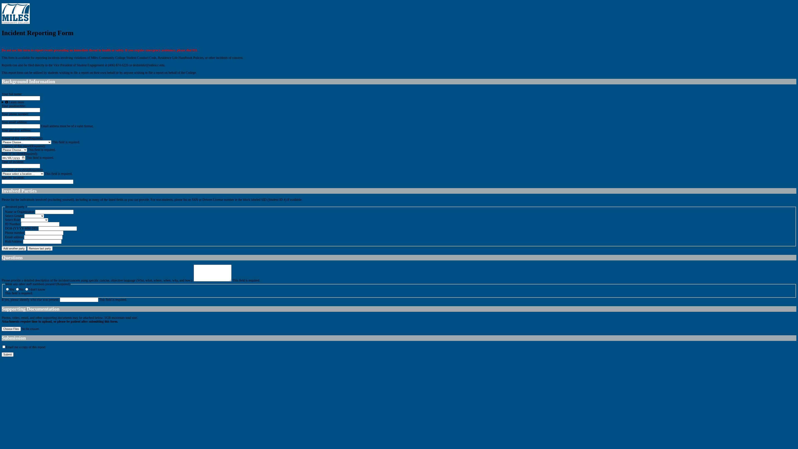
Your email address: (14, 122)
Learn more (16, 102)
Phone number (14, 232)
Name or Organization (20, 211)
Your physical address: (16, 130)
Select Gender (14, 216)
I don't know (37, 289)
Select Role (12, 220)
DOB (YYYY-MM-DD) (21, 228)
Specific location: (13, 177)
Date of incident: (20, 153)
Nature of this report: (22, 138)
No (21, 289)
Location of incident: (22, 170)
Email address (14, 237)
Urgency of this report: (24, 146)
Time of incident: (13, 162)
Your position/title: (14, 106)
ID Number (12, 224)
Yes (12, 289)
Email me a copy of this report (25, 347)
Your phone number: (15, 114)
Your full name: (12, 94)
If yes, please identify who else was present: (30, 299)
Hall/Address (13, 241)
